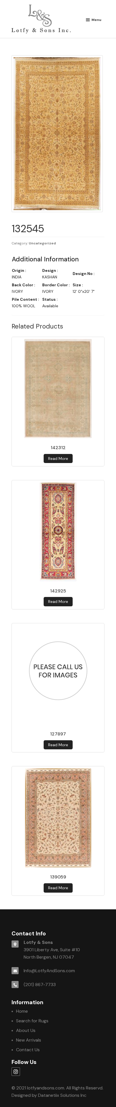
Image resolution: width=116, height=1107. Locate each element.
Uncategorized (42, 243)
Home (22, 1011)
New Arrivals (28, 1040)
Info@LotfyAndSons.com (49, 971)
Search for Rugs (32, 1021)
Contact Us (28, 1050)
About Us (25, 1030)
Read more (58, 458)
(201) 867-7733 (40, 984)
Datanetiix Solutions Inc (62, 1095)
